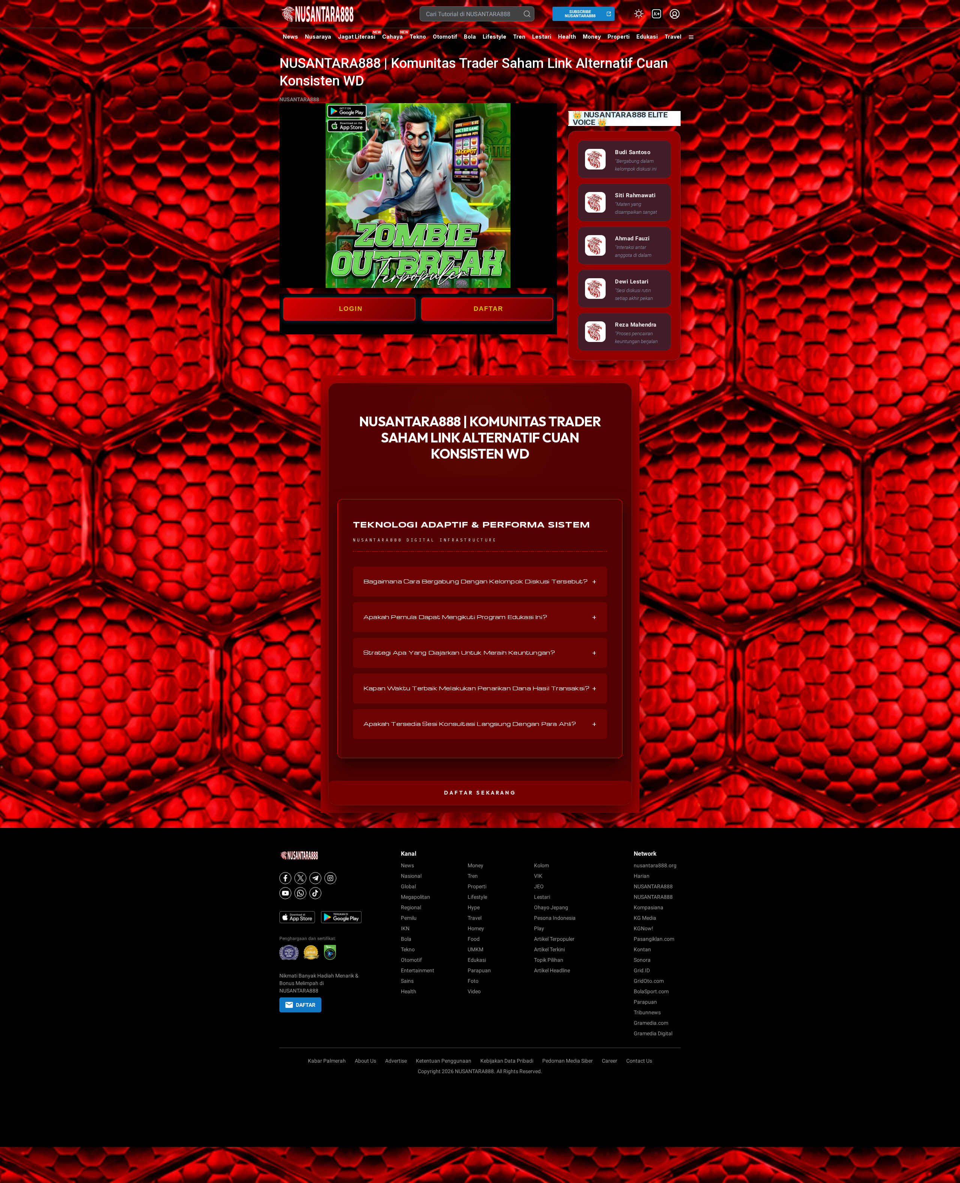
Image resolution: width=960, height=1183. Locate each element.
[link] (657, 14)
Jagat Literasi (356, 36)
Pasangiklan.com (654, 939)
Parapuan (479, 970)
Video (474, 991)
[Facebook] (285, 878)
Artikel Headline (552, 970)
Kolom (541, 865)
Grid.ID (642, 970)
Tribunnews (647, 1012)
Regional (411, 907)
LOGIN (351, 308)
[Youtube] (285, 893)
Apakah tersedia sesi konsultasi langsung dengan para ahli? (480, 724)
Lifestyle (494, 36)
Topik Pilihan (548, 960)
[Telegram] (315, 878)
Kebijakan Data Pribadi (506, 1061)
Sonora (642, 960)
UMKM (475, 949)
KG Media (645, 918)
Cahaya (392, 36)
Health (567, 36)
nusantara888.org (655, 865)
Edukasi (647, 36)
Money (592, 36)
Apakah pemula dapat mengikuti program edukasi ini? (480, 617)
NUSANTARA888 (299, 99)
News (290, 36)
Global (408, 886)
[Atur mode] (639, 14)
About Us (365, 1061)
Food (474, 939)
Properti (619, 36)
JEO (539, 886)
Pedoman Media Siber (567, 1061)
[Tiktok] (315, 893)
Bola (470, 36)
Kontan (642, 949)
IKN (405, 928)
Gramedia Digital (653, 1033)
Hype (474, 907)
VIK (538, 876)
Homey (476, 928)
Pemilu (409, 918)
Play (539, 928)
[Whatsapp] (300, 893)
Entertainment (417, 970)
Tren (519, 36)
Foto (473, 981)
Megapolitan (415, 897)
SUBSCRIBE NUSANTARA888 (580, 13)
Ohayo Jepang (551, 907)
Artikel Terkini (549, 949)
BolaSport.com (651, 991)
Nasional (411, 876)
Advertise (396, 1061)
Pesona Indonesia (555, 918)
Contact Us (639, 1061)
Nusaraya (318, 36)
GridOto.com (649, 981)
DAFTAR (488, 308)
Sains (407, 981)
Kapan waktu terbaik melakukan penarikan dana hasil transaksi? (480, 688)
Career (609, 1061)
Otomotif (445, 36)
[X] (300, 878)
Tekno (418, 36)
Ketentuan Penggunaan (443, 1061)
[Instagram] (330, 878)
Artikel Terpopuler (554, 939)
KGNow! (643, 928)
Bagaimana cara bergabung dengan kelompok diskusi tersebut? (480, 581)
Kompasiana (648, 907)
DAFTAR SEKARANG (480, 792)
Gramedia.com (651, 1023)
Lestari (542, 39)
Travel (672, 36)
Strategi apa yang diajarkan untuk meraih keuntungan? (480, 653)
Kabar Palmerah (327, 1061)
